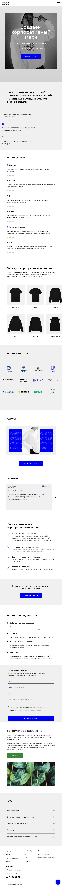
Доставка (13, 242)
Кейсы (8, 861)
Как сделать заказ (12, 858)
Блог (25, 858)
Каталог (8, 854)
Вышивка (13, 211)
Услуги (8, 851)
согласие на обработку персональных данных (27, 710)
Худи (15, 336)
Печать (12, 196)
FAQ (25, 854)
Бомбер (35, 336)
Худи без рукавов (55, 336)
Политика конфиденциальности (14, 884)
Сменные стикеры (17, 227)
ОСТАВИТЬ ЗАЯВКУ (31, 718)
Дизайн (12, 165)
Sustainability (28, 851)
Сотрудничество (43, 854)
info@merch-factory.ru (13, 870)
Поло (35, 307)
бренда (5, 117)
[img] (16, 295)
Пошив (12, 180)
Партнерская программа (46, 858)
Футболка (15, 307)
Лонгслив (55, 307)
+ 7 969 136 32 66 (11, 873)
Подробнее (10, 175)
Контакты (27, 861)
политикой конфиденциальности (38, 707)
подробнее (15, 309)
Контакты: (9, 866)
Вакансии (41, 851)
